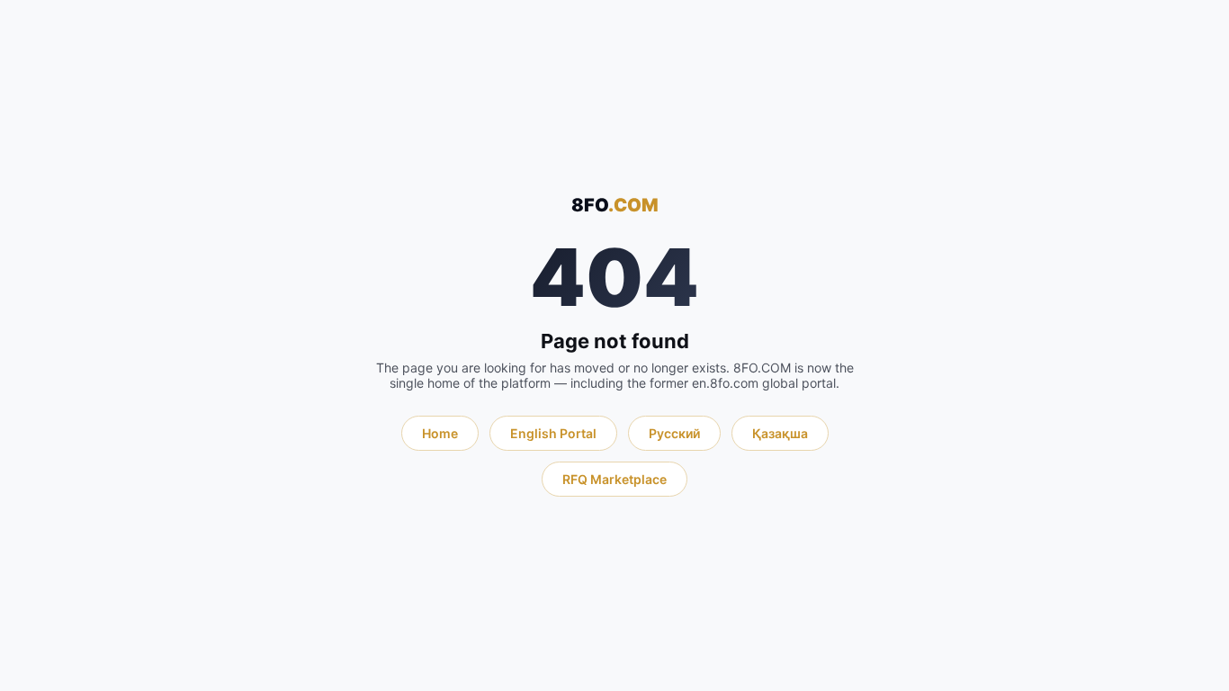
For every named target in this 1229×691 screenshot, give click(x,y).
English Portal (553, 433)
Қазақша (780, 433)
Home (440, 433)
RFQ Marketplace (614, 479)
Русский (674, 433)
